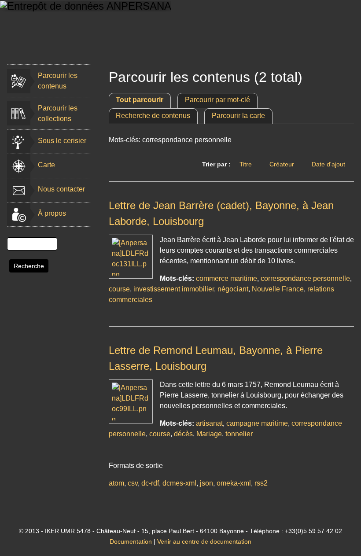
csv (133, 483)
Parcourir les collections (57, 113)
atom (116, 483)
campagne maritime (257, 423)
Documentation (131, 541)
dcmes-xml (179, 483)
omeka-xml (234, 483)
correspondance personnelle (305, 278)
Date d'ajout (328, 164)
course (119, 289)
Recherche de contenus (153, 115)
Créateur (281, 164)
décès (183, 434)
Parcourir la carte (238, 115)
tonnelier (239, 434)
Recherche (29, 265)
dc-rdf (150, 483)
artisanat (209, 423)
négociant (232, 289)
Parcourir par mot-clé (217, 99)
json (206, 483)
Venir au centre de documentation (204, 541)
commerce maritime (226, 278)
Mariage (209, 434)
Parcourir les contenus (57, 81)
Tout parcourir (139, 99)
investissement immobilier (173, 289)
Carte (46, 165)
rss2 (261, 483)
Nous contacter (61, 189)
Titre (245, 164)
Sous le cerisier (62, 140)
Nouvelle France (278, 289)
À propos (52, 213)
